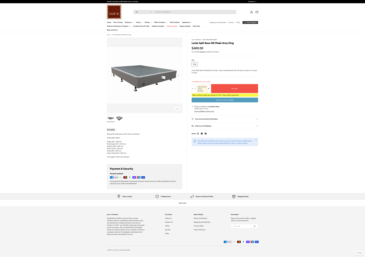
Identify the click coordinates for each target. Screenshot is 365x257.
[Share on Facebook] (202, 133)
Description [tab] (111, 129)
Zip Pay (168, 230)
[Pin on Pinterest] (205, 133)
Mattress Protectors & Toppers (118, 26)
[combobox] (184, 12)
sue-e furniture (196, 39)
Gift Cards (196, 26)
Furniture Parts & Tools (141, 26)
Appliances (186, 22)
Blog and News (112, 30)
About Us (168, 218)
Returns (231, 22)
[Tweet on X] (198, 133)
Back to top (182, 203)
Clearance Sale (172, 26)
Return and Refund (200, 218)
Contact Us (251, 1)
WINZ (167, 226)
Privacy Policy (199, 226)
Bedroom (128, 22)
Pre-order (234, 88)
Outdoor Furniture (158, 26)
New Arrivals (118, 22)
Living (138, 22)
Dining (147, 22)
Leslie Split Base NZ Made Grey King (121, 34)
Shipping (202, 52)
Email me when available (225, 100)
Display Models (185, 26)
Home (109, 22)
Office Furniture (159, 22)
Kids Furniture (175, 22)
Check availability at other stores (204, 111)
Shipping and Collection (217, 22)
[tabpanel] (144, 146)
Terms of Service (199, 230)
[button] (257, 12)
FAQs (238, 22)
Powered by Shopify (124, 250)
